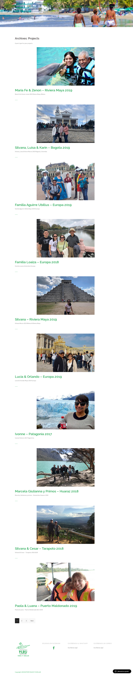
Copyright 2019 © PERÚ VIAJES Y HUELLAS (28, 672)
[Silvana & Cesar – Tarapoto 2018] (66, 524)
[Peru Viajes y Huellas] (19, 6)
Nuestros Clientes (110, 6)
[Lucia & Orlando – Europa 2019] (66, 353)
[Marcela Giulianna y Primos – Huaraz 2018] (66, 467)
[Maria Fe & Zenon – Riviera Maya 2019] (66, 66)
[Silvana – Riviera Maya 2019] (66, 295)
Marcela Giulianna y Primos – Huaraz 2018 (47, 491)
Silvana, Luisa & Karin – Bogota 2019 (42, 147)
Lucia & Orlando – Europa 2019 (38, 376)
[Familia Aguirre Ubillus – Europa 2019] (66, 181)
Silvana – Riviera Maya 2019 (36, 319)
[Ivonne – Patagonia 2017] (66, 410)
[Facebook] (53, 648)
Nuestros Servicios (93, 6)
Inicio (68, 6)
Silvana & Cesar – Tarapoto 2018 (39, 548)
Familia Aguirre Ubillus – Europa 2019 (43, 205)
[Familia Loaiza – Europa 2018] (66, 238)
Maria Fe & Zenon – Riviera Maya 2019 (43, 90)
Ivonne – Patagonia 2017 (33, 434)
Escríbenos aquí (98, 648)
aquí (76, 648)
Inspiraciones (78, 6)
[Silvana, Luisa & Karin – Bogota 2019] (66, 123)
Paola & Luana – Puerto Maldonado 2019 (46, 606)
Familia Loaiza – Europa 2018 (37, 262)
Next (32, 621)
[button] (122, 671)
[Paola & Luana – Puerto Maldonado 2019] (66, 582)
